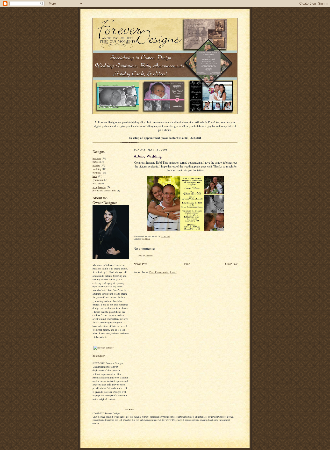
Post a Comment (145, 255)
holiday (96, 165)
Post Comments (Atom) (163, 272)
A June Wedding (148, 156)
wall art (97, 183)
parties (96, 161)
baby (95, 176)
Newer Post (140, 264)
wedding (97, 169)
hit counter (99, 355)
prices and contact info (104, 190)
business (97, 158)
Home (186, 264)
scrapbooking (99, 187)
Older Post (231, 264)
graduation (98, 179)
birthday (97, 172)
